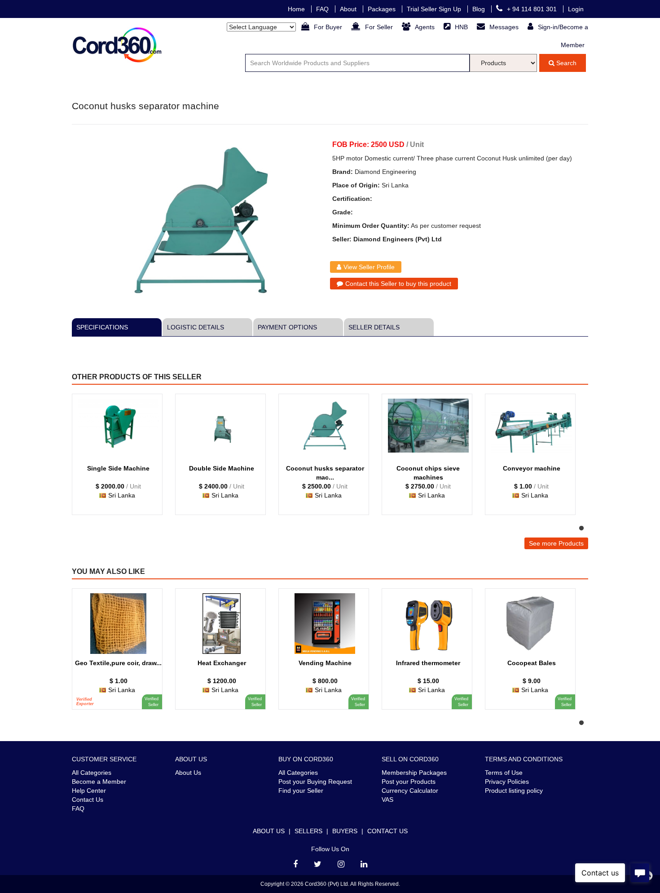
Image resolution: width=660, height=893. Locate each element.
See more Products (556, 543)
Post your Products (409, 781)
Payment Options (287, 327)
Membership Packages (414, 772)
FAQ (323, 9)
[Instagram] (341, 864)
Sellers (308, 831)
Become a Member (99, 781)
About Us (188, 772)
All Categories (91, 772)
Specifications (102, 327)
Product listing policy (514, 790)
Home (297, 9)
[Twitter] (318, 864)
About (349, 9)
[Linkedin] (363, 864)
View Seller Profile (369, 267)
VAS (387, 799)
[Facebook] (295, 864)
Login (576, 9)
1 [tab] (581, 528)
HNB (462, 27)
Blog (479, 9)
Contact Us (87, 799)
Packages (382, 9)
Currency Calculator (410, 790)
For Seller (380, 27)
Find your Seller (300, 790)
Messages (504, 27)
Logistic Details (195, 327)
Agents (425, 27)
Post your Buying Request (315, 781)
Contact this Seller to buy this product (398, 283)
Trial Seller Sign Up (435, 9)
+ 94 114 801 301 (533, 9)
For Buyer (329, 27)
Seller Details (374, 327)
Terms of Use (504, 772)
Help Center (89, 790)
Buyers (344, 831)
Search (565, 63)
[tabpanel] (121, 459)
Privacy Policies (507, 781)
